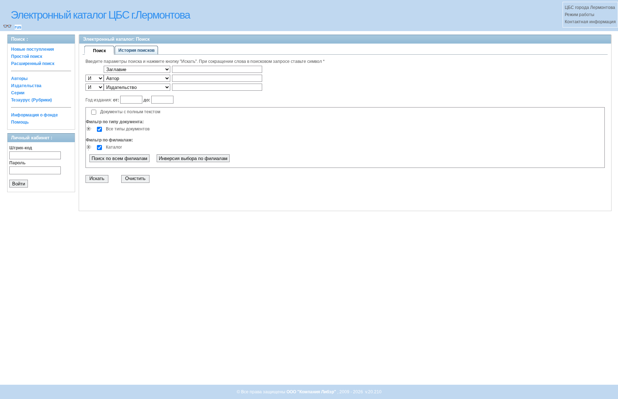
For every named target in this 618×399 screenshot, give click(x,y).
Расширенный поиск (32, 63)
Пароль (17, 162)
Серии (17, 92)
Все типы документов (127, 128)
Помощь (20, 122)
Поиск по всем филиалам (119, 158)
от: (116, 100)
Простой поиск (26, 56)
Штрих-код (20, 147)
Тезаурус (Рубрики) (31, 100)
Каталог (114, 147)
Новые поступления (32, 49)
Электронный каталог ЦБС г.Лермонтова (100, 15)
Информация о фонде (34, 115)
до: (146, 100)
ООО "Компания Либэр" (311, 391)
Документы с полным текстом (130, 111)
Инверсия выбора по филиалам (193, 158)
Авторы (19, 78)
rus (18, 27)
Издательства (26, 85)
